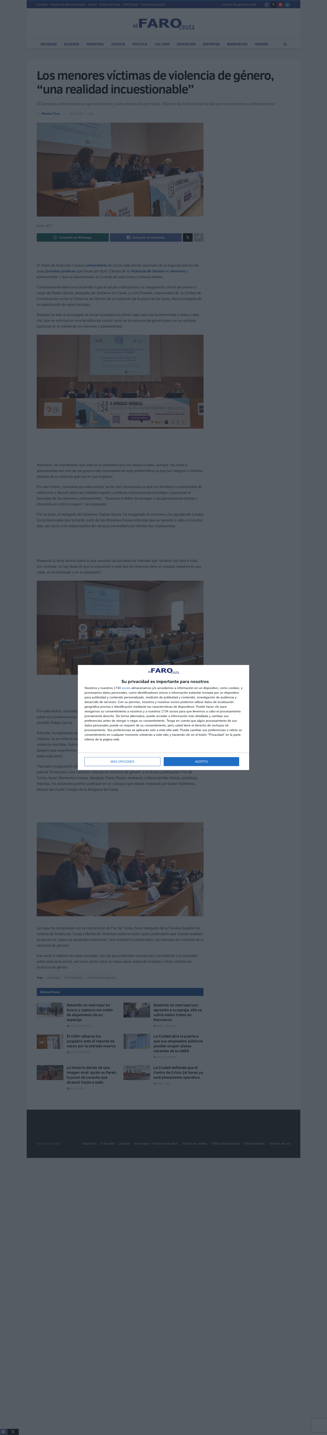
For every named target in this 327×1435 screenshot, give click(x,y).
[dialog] (163, 717)
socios (126, 687)
